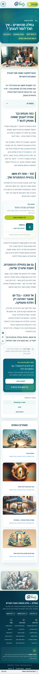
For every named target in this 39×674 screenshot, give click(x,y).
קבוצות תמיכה (21, 632)
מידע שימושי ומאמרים (32, 626)
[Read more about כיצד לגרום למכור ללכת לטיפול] (19, 472)
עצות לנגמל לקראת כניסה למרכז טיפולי (23, 553)
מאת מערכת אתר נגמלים (26, 38)
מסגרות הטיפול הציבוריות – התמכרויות (24, 520)
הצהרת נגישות (8, 636)
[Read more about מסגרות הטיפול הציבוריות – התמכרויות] (19, 505)
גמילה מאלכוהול (30, 456)
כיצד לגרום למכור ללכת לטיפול (26, 487)
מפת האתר (28, 668)
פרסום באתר (9, 632)
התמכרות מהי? (30, 453)
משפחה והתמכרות (32, 639)
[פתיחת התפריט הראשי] (3, 4)
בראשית (22, 225)
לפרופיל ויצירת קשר (19, 228)
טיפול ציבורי (21, 629)
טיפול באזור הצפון (20, 639)
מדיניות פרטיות (8, 639)
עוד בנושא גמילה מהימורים (19, 387)
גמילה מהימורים (28, 21)
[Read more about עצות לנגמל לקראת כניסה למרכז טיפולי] (19, 538)
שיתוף (19, 407)
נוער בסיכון (34, 643)
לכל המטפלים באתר (19, 217)
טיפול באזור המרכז (20, 636)
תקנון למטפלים (20, 668)
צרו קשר (10, 629)
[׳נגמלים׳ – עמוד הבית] (31, 597)
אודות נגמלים (9, 626)
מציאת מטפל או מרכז (19, 626)
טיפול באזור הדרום (20, 643)
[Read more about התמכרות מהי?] (19, 438)
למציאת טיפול (19, 381)
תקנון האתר (9, 643)
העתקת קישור (20, 412)
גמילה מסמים (12, 456)
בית (36, 21)
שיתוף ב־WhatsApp (19, 402)
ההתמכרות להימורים (24, 152)
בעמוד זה (30, 103)
